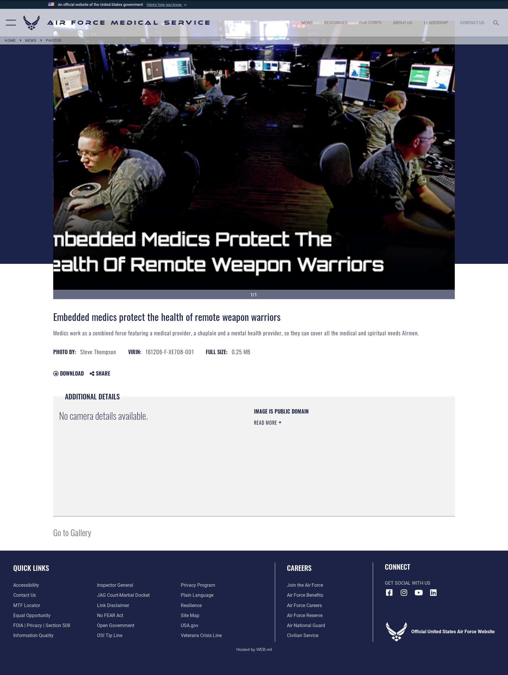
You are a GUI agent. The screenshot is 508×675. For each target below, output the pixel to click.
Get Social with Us (407, 583)
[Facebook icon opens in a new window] (389, 592)
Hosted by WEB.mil (254, 649)
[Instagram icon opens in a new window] (404, 592)
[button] (167, 5)
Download (71, 373)
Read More (266, 422)
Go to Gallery (72, 532)
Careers (299, 567)
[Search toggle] (497, 22)
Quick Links (31, 567)
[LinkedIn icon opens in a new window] (433, 592)
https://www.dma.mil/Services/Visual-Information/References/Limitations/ (323, 460)
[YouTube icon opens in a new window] (418, 592)
